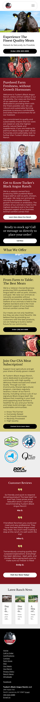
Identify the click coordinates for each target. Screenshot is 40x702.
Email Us (6, 697)
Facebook (7, 682)
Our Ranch (7, 669)
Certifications (8, 656)
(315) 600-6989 (9, 695)
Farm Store (7, 661)
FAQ (5, 664)
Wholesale (7, 677)
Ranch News (8, 674)
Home (5, 651)
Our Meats (7, 666)
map (27, 692)
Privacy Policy (8, 672)
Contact (6, 658)
